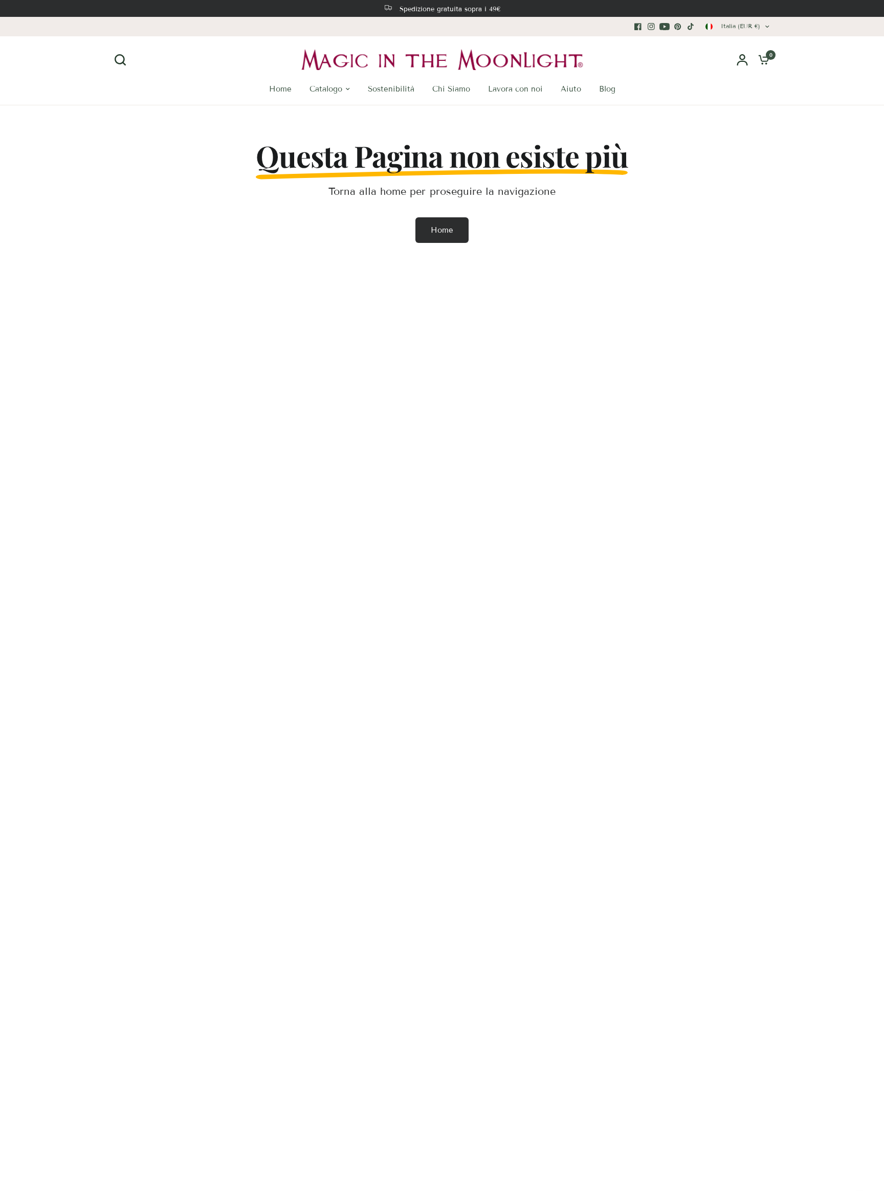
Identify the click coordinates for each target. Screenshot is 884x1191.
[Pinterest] (677, 26)
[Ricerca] (123, 59)
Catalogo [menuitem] (326, 89)
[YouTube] (664, 26)
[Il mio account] (742, 59)
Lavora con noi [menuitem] (515, 89)
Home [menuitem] (280, 89)
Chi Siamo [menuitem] (451, 89)
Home (442, 230)
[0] (761, 59)
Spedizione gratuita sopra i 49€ (450, 9)
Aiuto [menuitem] (571, 89)
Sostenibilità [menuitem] (391, 89)
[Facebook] (638, 26)
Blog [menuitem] (607, 89)
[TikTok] (691, 26)
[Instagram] (651, 26)
